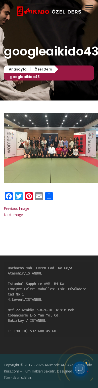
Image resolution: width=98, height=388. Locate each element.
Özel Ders (43, 69)
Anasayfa (18, 69)
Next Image (13, 214)
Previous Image (16, 208)
